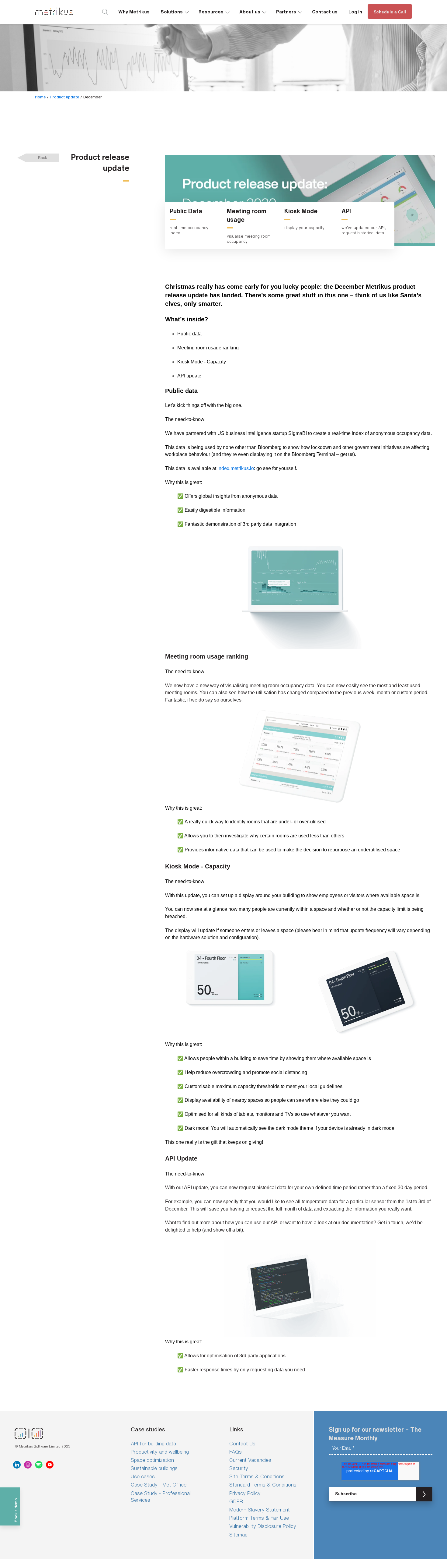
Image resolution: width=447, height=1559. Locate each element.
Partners (289, 11)
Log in (355, 11)
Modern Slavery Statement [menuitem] (259, 1509)
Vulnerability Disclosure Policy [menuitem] (262, 1526)
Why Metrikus (134, 11)
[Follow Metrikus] (18, 1465)
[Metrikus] (54, 12)
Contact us (325, 11)
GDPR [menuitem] (236, 1501)
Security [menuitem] (238, 1468)
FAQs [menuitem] (235, 1451)
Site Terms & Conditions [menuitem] (257, 1476)
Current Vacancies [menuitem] (250, 1460)
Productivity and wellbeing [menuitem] (160, 1451)
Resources (214, 11)
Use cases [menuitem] (143, 1476)
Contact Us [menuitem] (242, 1443)
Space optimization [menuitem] (152, 1460)
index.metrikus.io (235, 468)
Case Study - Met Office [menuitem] (158, 1484)
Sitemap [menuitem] (238, 1534)
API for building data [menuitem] (153, 1443)
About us (253, 11)
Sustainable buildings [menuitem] (154, 1468)
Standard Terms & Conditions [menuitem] (262, 1484)
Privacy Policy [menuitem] (245, 1493)
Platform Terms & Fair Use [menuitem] (259, 1517)
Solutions (175, 11)
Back (42, 158)
